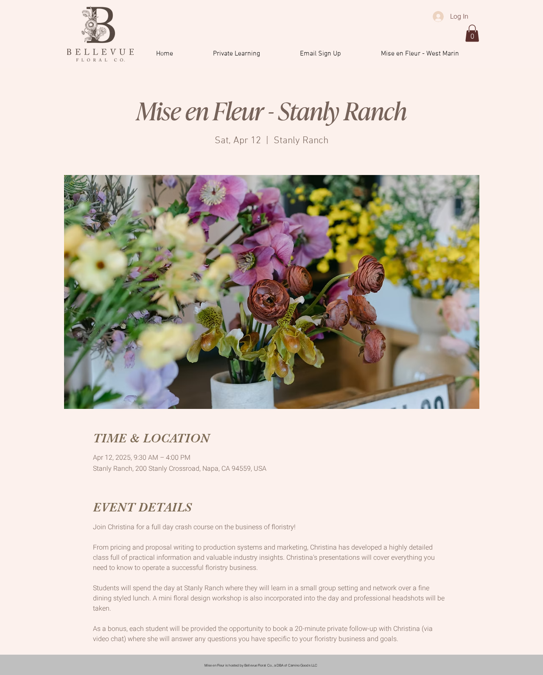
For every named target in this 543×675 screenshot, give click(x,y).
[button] (472, 33)
